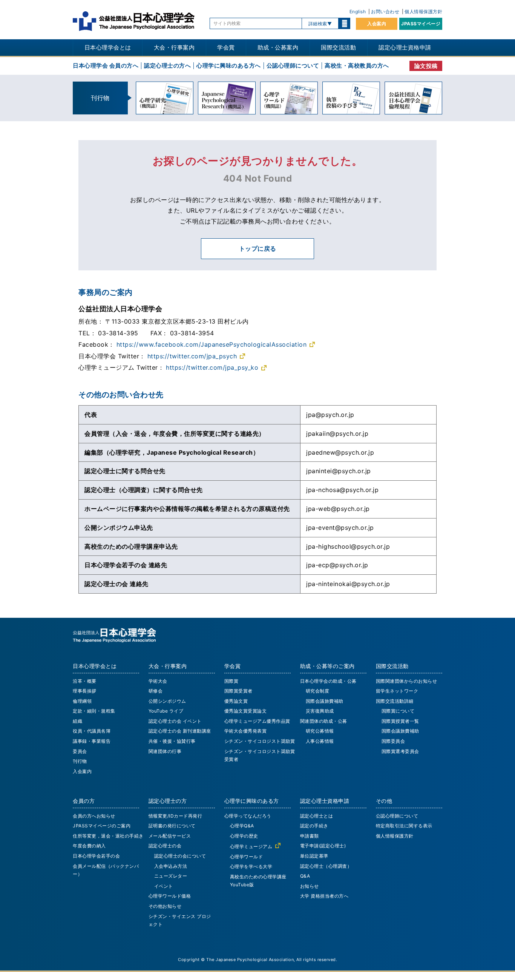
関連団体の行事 (165, 751)
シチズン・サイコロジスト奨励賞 (259, 741)
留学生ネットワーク (397, 691)
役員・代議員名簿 (91, 731)
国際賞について (398, 711)
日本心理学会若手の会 (96, 856)
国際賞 (231, 681)
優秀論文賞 (236, 701)
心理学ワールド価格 (170, 896)
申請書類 (309, 836)
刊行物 (80, 761)
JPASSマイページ (420, 23)
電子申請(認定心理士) (323, 846)
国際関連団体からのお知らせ (406, 681)
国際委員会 (393, 741)
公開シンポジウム (167, 701)
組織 (77, 721)
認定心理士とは (316, 816)
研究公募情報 (320, 731)
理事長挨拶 (85, 691)
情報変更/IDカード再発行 (175, 816)
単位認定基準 (314, 856)
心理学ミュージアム (251, 846)
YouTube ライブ (166, 711)
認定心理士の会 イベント (175, 721)
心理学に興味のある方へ (228, 65)
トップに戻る (257, 248)
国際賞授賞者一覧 (400, 721)
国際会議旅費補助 (324, 701)
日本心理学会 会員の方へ (105, 65)
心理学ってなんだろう (247, 816)
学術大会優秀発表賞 (245, 731)
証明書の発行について (172, 826)
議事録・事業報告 (91, 741)
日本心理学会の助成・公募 (328, 681)
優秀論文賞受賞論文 (245, 711)
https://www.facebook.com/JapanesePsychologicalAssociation (211, 344)
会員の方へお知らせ (94, 816)
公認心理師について (293, 65)
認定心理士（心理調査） (326, 866)
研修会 (156, 691)
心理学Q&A (242, 826)
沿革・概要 (85, 681)
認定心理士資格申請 (405, 47)
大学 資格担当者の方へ (324, 896)
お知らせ (309, 886)
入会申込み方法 (170, 866)
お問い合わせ (385, 11)
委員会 (80, 751)
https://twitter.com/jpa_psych (192, 356)
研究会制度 (318, 691)
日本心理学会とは (107, 47)
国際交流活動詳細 (395, 701)
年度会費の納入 (89, 846)
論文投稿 (426, 65)
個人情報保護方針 (423, 11)
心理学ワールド (246, 856)
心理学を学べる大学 (251, 866)
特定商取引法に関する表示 (404, 826)
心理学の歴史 (244, 836)
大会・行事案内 (174, 47)
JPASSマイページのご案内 (101, 826)
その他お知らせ (165, 906)
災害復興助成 (320, 711)
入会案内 (376, 23)
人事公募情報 (320, 741)
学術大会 (158, 681)
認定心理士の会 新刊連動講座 (180, 731)
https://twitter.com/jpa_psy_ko (212, 367)
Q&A (305, 876)
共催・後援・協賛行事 (172, 741)
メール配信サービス (170, 836)
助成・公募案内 (278, 47)
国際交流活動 (338, 47)
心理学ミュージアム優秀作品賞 (257, 721)
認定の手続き (314, 826)
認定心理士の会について (180, 856)
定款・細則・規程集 (94, 711)
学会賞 (226, 47)
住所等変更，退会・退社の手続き (108, 836)
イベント (163, 886)
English (357, 11)
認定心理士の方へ (167, 65)
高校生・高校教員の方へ (357, 65)
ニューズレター (170, 876)
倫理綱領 (82, 701)
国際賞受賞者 (238, 691)
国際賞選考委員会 (400, 751)
